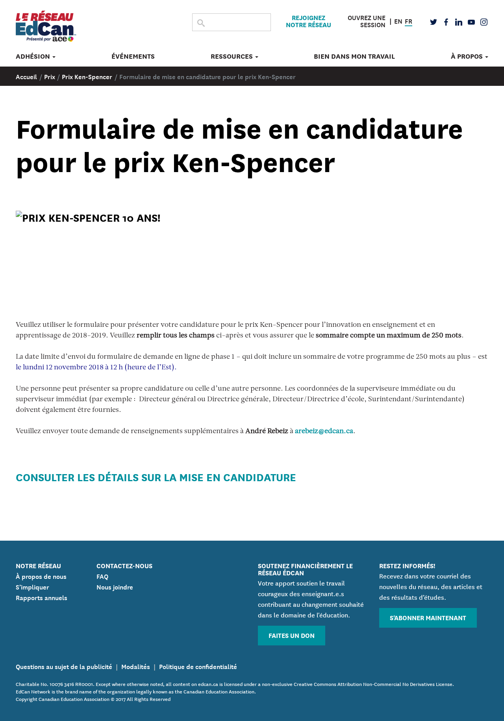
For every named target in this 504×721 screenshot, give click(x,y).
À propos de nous (41, 576)
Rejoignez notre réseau (308, 21)
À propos (467, 56)
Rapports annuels (41, 597)
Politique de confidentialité (198, 666)
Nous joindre (114, 586)
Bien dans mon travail (354, 56)
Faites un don (292, 635)
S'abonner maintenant (428, 617)
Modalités (135, 666)
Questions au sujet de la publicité (64, 666)
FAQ (102, 576)
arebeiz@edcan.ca (324, 431)
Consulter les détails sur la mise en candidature (156, 476)
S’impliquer (32, 586)
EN (398, 20)
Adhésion (34, 56)
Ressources (232, 56)
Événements (133, 56)
